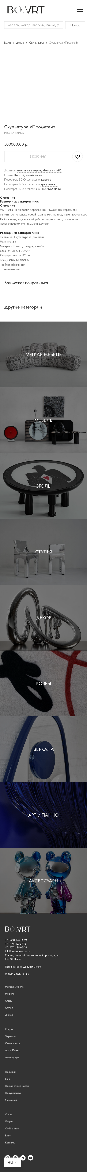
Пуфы (4, 47)
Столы (43, 486)
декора (46, 179)
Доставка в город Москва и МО (39, 170)
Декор (20, 42)
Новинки (10, 1072)
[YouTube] (30, 1159)
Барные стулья (5, 153)
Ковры (43, 683)
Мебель (43, 420)
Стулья (43, 551)
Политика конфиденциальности (23, 967)
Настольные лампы (9, 275)
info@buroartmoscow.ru (17, 951)
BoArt (7, 42)
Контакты (10, 1143)
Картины (6, 285)
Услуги (9, 1121)
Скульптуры (36, 42)
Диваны (6, 36)
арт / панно (49, 184)
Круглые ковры (6, 206)
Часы (3, 178)
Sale (7, 1079)
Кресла (5, 43)
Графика (6, 300)
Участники (11, 1100)
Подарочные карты (17, 1086)
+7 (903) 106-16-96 (16, 940)
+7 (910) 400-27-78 (15, 944)
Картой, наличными (28, 175)
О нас (8, 1114)
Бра (2, 269)
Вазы (3, 166)
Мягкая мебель (44, 354)
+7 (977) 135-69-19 (16, 947)
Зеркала (43, 749)
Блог (8, 1136)
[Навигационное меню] (80, 10)
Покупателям (13, 1093)
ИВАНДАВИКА (51, 189)
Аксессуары (43, 880)
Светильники (12, 1043)
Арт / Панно (43, 814)
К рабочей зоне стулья (6, 141)
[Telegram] (23, 1159)
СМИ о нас (12, 1128)
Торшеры (6, 281)
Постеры (6, 289)
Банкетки (7, 51)
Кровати (6, 40)
